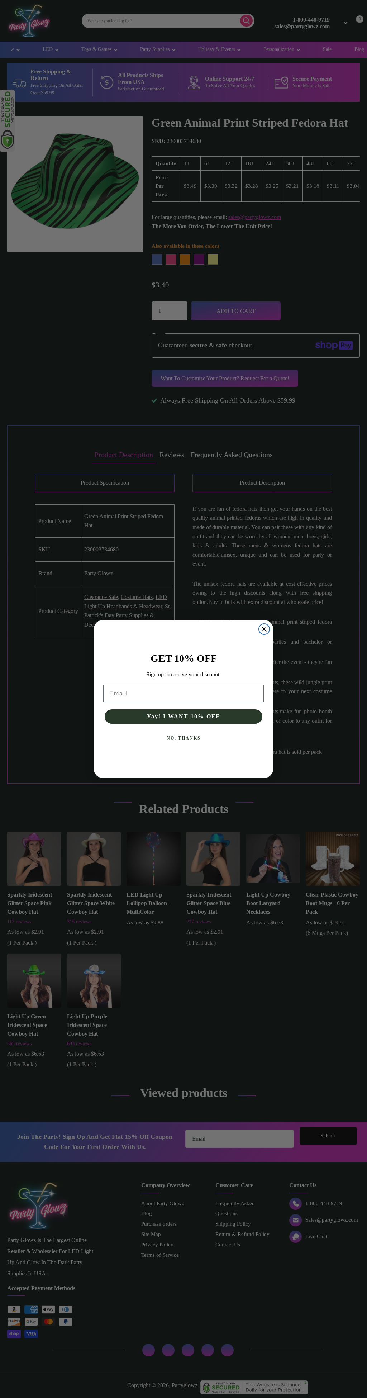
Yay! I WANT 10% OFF (183, 716)
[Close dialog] (264, 629)
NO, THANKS (184, 738)
